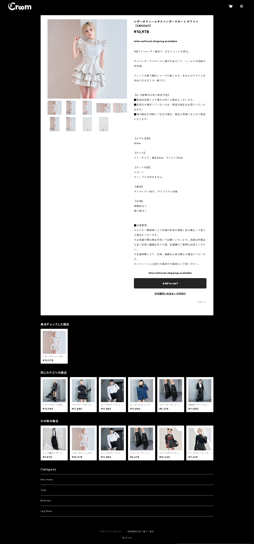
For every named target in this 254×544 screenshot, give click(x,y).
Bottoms (46, 500)
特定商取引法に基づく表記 (141, 531)
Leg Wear (46, 511)
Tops (43, 490)
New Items (47, 479)
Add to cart (170, 283)
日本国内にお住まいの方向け (170, 293)
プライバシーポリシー (111, 531)
